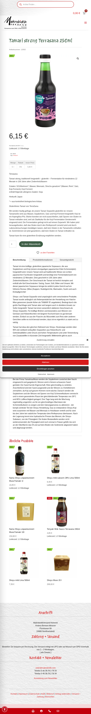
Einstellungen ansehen (45, 369)
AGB (43, 694)
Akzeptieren (45, 356)
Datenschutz (42, 374)
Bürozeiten (49, 697)
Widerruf (50, 694)
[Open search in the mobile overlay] (45, 4)
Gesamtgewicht (67, 260)
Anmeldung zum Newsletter (45, 678)
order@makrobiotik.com (46, 668)
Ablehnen (45, 362)
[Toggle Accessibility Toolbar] (4, 709)
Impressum (50, 374)
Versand (15, 155)
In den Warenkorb (31, 244)
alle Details (45, 652)
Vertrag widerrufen (62, 694)
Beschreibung (19, 260)
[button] (87, 340)
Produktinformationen (43, 260)
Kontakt (14, 694)
